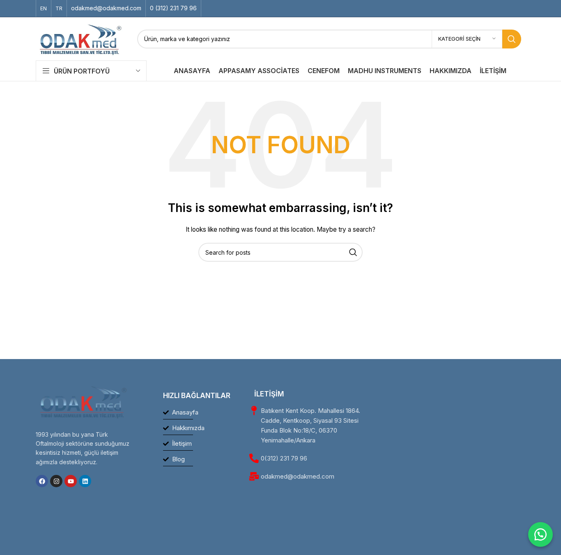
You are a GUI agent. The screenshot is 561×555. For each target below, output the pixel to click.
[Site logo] (80, 38)
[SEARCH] (511, 39)
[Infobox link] (106, 8)
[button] (540, 534)
